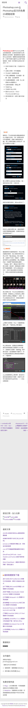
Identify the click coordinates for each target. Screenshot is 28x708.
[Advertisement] (14, 33)
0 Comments (6, 416)
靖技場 (4, 2)
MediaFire (7, 690)
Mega (6, 686)
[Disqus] (14, 451)
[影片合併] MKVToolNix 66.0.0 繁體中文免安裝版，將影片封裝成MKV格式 (13, 581)
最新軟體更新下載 (11, 575)
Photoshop (19, 413)
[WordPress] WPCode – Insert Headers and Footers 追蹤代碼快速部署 (13, 556)
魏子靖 (18, 17)
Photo (14, 413)
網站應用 (7, 413)
